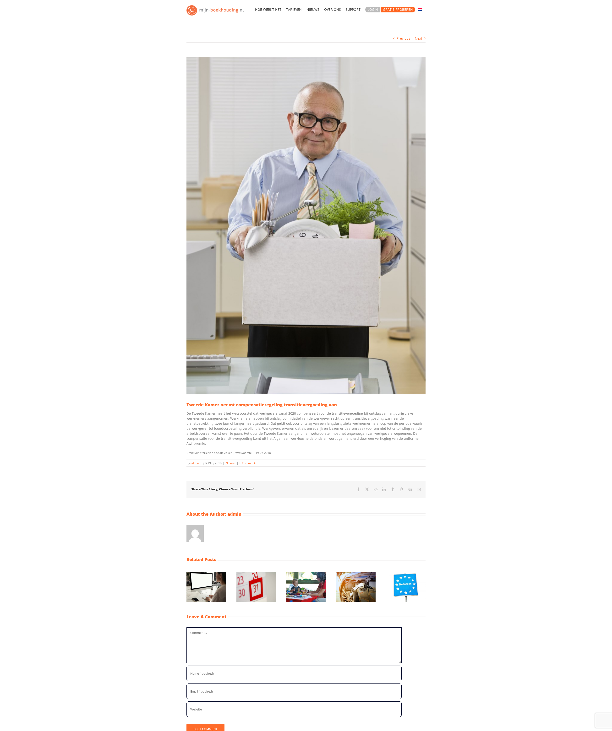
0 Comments (248, 463)
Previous (403, 38)
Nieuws (230, 463)
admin (195, 463)
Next (418, 38)
